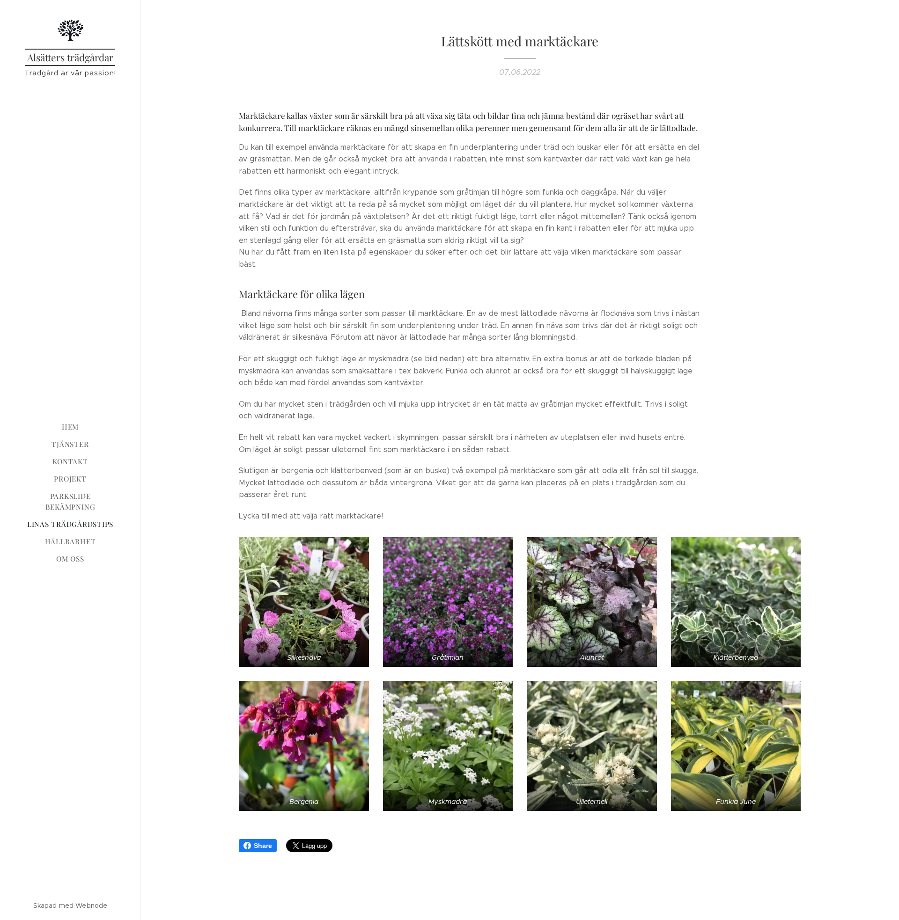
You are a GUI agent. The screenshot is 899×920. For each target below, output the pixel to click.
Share (263, 845)
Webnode (91, 905)
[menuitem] (70, 427)
